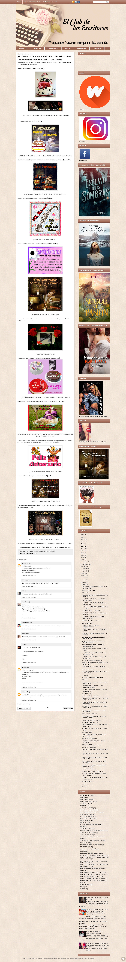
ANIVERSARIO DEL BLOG (86, 795)
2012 (82, 559)
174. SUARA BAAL (87, 693)
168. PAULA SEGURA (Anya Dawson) (91, 745)
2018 (82, 546)
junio (83, 575)
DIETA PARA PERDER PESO (87, 816)
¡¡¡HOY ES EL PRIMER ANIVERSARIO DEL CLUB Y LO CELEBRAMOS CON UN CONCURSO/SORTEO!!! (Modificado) (97, 911)
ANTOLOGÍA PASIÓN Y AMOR (87, 801)
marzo (84, 582)
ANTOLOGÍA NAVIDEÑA (86, 799)
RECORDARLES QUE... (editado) (90, 620)
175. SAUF (85, 679)
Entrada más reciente (24, 708)
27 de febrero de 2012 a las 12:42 (29, 575)
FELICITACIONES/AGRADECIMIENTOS (90, 824)
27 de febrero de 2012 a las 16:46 (29, 662)
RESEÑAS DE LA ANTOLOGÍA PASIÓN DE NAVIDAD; (93, 855)
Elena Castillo (26, 622)
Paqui (19, 321)
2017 (82, 548)
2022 (82, 539)
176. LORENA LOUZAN (88, 669)
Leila (23, 591)
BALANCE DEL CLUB (85, 803)
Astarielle (24, 633)
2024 (82, 537)
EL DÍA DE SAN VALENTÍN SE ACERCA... (93, 771)
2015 (82, 553)
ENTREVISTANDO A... (85, 820)
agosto (84, 571)
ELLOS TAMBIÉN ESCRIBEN (87, 818)
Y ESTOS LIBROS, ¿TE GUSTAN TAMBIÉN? (93, 666)
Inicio (47, 707)
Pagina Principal (23, 48)
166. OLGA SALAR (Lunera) (89, 769)
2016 (82, 550)
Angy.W (48, 476)
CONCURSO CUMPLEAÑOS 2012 (88, 810)
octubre (84, 566)
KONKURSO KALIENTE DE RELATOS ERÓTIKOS (92, 830)
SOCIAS (82, 886)
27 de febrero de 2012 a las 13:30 (29, 597)
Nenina (24, 667)
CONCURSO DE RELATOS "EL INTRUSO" (90, 812)
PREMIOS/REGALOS (31, 553)
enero (84, 784)
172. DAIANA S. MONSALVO (89, 714)
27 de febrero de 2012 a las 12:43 (29, 586)
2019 (82, 544)
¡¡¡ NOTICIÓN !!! (86, 675)
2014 (82, 555)
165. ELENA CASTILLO (88, 781)
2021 (82, 541)
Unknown (25, 563)
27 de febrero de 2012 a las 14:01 (29, 629)
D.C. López (67, 48)
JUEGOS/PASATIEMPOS (86, 828)
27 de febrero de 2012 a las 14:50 (29, 640)
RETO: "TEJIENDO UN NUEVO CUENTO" (90, 876)
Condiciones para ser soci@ (50, 1)
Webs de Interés (97, 48)
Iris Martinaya (59, 401)
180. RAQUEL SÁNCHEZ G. (89, 590)
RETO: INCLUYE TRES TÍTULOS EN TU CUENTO (92, 880)
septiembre (85, 568)
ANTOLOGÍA (83, 797)
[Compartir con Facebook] (54, 551)
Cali (23, 644)
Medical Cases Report (89, 958)
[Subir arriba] (123, 959)
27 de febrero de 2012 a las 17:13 (29, 687)
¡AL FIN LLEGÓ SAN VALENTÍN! (90, 696)
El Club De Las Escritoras (36, 958)
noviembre (85, 564)
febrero (84, 584)
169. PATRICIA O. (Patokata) (89, 738)
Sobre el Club (37, 48)
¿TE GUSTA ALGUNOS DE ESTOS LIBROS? (93, 677)
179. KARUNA (85, 592)
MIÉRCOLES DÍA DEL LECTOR (88, 832)
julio (83, 573)
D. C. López (30, 551)
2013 (82, 557)
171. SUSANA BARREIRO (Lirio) (90, 722)
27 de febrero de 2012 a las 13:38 (29, 618)
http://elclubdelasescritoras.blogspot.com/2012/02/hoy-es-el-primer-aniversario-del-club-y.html (45, 547)
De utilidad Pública (81, 48)
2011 (82, 786)
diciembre (85, 562)
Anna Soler (25, 602)
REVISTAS (82, 882)
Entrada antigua (68, 708)
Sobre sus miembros (53, 48)
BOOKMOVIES (83, 805)
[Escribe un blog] (50, 551)
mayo (84, 577)
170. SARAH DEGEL (87, 732)
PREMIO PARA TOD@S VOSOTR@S (91, 720)
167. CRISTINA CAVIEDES (89, 747)
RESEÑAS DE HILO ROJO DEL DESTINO (90, 853)
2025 (82, 535)
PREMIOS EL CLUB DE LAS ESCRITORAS (91, 845)
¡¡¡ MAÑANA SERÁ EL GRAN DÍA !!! (91, 610)
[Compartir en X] (52, 551)
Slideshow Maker (53, 958)
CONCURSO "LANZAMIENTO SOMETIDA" (97, 943)
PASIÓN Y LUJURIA (85, 842)
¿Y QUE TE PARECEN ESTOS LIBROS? (92, 660)
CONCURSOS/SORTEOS (86, 814)
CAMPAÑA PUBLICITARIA (86, 808)
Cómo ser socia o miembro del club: (32, 1)
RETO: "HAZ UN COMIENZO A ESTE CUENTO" (92, 872)
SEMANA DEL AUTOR (85, 884)
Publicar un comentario (23, 704)
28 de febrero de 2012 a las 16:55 (29, 700)
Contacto (19, 1)
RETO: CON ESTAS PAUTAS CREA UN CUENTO (92, 878)
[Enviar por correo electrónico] (48, 551)
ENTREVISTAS (83, 822)
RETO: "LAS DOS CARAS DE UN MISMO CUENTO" (93, 874)
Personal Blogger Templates (76, 958)
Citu (32, 507)
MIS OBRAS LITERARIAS (86, 835)
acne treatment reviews (63, 958)
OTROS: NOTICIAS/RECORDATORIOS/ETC (91, 840)
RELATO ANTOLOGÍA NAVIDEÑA (88, 849)
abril (83, 580)
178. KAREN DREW (87, 623)
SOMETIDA (82, 889)
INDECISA (82, 826)
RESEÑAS (82, 851)
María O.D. (25, 692)
